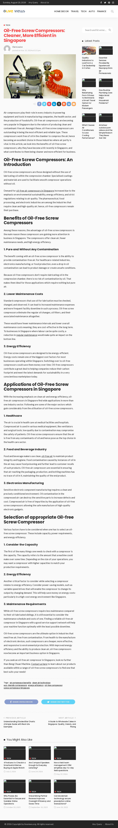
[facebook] (101, 2)
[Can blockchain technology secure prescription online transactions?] (65, 786)
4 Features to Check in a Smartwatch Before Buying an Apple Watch (15, 765)
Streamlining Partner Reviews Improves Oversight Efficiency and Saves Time (39, 800)
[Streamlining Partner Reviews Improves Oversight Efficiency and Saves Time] (40, 786)
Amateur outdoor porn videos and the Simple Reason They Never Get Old (105, 131)
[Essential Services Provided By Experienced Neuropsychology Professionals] (106, 50)
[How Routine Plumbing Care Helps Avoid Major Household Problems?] (106, 83)
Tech (84, 11)
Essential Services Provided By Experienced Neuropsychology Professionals (105, 65)
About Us (45, 2)
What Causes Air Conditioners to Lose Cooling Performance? (88, 131)
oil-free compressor (53, 685)
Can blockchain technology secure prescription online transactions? (62, 800)
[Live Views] (14, 11)
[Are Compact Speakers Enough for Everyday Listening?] (40, 753)
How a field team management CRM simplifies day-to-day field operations (64, 766)
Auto (92, 11)
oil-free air (47, 456)
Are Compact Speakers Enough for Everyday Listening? (39, 765)
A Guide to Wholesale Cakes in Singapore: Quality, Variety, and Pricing (62, 724)
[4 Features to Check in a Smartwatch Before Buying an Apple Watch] (15, 753)
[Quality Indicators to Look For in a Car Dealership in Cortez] (89, 50)
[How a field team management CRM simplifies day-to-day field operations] (65, 753)
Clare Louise (17, 47)
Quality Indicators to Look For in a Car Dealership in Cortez (88, 62)
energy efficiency (35, 685)
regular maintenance (26, 335)
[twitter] (105, 2)
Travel (75, 11)
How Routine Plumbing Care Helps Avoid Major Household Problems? (105, 96)
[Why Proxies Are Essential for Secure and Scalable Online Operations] (15, 786)
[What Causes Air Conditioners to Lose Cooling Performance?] (89, 117)
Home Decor (61, 11)
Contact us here (39, 664)
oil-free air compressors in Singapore (35, 190)
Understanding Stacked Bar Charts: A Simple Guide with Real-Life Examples (19, 724)
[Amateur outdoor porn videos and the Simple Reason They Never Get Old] (106, 117)
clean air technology (41, 683)
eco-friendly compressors (15, 685)
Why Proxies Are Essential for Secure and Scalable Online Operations (14, 800)
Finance (101, 11)
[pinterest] (109, 2)
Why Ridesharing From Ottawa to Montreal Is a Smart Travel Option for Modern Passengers (88, 99)
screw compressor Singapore (17, 688)
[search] (112, 11)
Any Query (33, 2)
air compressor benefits (20, 683)
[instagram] (113, 2)
